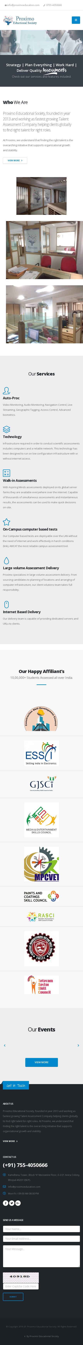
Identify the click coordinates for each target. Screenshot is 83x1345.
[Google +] (18, 1203)
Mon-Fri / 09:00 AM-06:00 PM (23, 1193)
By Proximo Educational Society (42, 1336)
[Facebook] (5, 1203)
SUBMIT (13, 1296)
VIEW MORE (41, 1062)
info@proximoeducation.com (24, 1186)
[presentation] (5, 1045)
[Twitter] (11, 1203)
